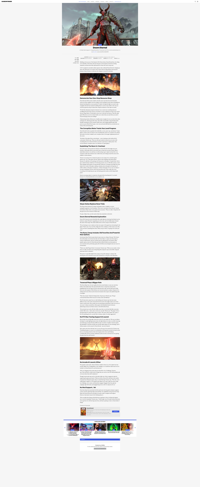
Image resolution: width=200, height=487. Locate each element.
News (88, 1)
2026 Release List (118, 1)
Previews (97, 1)
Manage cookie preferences (100, 448)
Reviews (92, 1)
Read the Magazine (82, 1)
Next (135, 427)
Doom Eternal (90, 408)
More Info (116, 411)
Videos (107, 1)
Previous (64, 427)
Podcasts (111, 1)
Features (102, 1)
